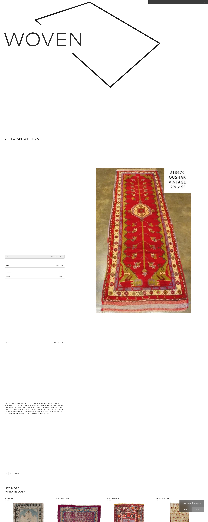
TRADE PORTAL (197, 2)
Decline (185, 509)
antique (171, 2)
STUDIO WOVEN (161, 2)
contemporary (186, 2)
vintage (178, 2)
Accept (197, 509)
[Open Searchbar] (205, 2)
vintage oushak (59, 265)
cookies (188, 503)
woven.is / (152, 2)
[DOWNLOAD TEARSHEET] (10, 473)
